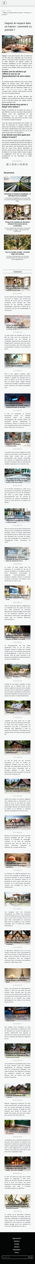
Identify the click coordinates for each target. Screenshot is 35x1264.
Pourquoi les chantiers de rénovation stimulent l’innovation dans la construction (17, 224)
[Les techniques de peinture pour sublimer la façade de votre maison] (17, 1090)
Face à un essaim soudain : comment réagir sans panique (17, 253)
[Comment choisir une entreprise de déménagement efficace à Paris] (17, 975)
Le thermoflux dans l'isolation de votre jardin (17, 711)
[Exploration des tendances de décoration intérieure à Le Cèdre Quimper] (17, 937)
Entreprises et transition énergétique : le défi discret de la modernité (17, 194)
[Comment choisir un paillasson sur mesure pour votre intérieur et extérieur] (17, 1127)
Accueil (3, 10)
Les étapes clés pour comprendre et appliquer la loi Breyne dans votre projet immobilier (18, 480)
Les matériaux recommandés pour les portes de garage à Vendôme (16, 865)
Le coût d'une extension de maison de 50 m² (15, 826)
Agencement (17, 1238)
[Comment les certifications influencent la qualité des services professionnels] (17, 515)
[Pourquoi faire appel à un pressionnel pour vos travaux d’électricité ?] (17, 1014)
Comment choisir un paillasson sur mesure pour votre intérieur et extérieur (17, 1131)
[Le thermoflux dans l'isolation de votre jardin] (17, 707)
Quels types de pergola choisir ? (17, 901)
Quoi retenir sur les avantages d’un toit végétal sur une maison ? (17, 789)
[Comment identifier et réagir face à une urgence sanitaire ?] (17, 361)
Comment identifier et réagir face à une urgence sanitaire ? (17, 364)
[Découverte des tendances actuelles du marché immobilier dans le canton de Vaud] (17, 554)
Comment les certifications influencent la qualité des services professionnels (17, 520)
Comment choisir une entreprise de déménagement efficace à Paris (17, 980)
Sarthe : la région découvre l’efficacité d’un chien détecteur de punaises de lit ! (18, 327)
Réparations (16, 1249)
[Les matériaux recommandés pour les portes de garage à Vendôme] (17, 860)
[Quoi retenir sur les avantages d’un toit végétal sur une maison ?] (17, 786)
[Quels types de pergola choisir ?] (17, 899)
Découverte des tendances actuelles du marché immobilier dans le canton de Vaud (17, 559)
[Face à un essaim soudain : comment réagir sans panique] (17, 242)
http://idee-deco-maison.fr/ (15, 89)
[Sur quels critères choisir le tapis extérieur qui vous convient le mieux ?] (17, 671)
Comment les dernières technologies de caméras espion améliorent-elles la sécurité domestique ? (17, 406)
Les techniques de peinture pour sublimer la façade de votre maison (17, 1095)
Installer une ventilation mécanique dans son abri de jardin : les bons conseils (16, 1168)
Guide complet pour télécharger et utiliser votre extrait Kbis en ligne (17, 597)
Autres (9, 10)
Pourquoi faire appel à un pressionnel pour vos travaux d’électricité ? (16, 1018)
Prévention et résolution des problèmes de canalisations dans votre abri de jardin (17, 1055)
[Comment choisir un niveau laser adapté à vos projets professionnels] (17, 439)
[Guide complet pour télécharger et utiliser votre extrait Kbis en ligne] (17, 592)
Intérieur (16, 1246)
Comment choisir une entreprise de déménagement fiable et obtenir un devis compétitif (17, 637)
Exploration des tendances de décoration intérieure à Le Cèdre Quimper (17, 942)
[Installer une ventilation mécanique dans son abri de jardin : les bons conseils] (17, 1163)
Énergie (16, 1244)
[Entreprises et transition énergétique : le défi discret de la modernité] (17, 184)
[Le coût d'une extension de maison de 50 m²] (17, 822)
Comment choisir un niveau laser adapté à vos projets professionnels (17, 444)
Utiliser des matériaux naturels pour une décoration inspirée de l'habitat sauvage (17, 1206)
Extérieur (17, 1241)
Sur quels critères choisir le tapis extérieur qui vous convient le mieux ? (17, 675)
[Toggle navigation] (4, 3)
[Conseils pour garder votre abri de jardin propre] (17, 747)
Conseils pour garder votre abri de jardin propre (17, 751)
